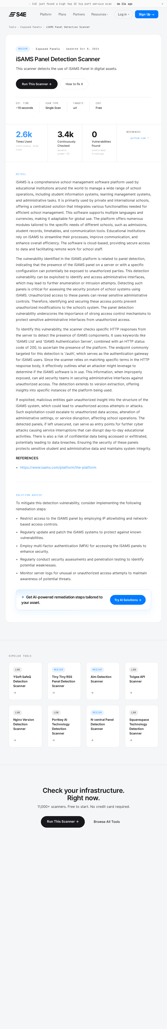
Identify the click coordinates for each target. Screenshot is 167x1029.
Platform (46, 14)
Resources (99, 14)
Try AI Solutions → (127, 600)
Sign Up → (146, 14)
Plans (62, 14)
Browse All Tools (107, 822)
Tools (12, 27)
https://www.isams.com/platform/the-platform (58, 467)
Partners (79, 14)
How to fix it (74, 84)
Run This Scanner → (37, 84)
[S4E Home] (17, 14)
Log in (123, 14)
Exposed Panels (31, 27)
